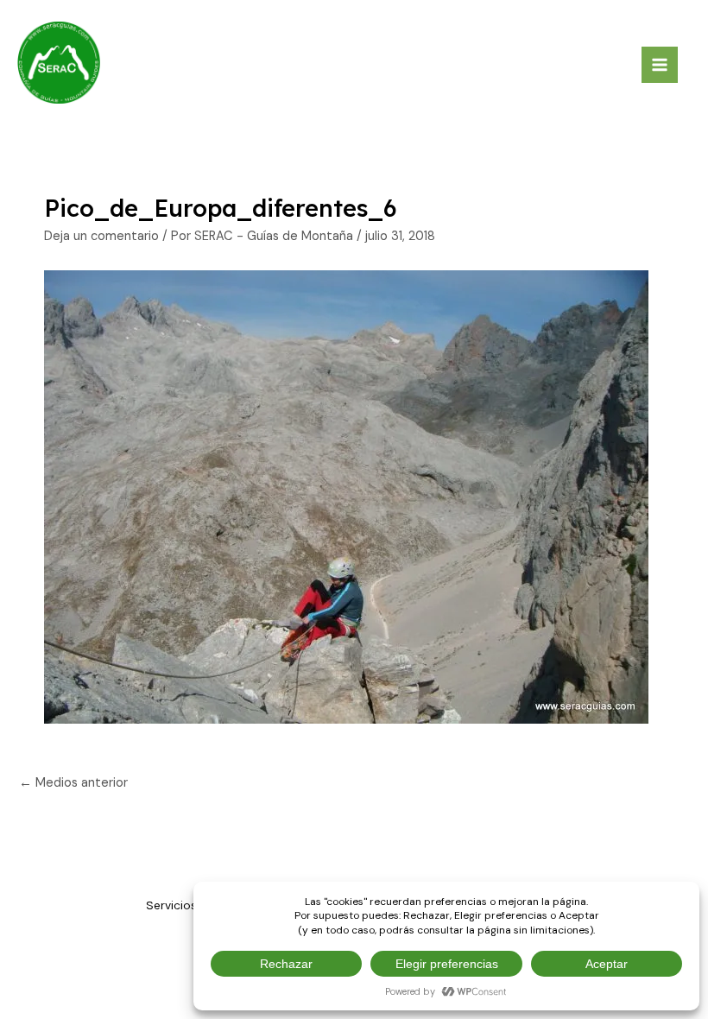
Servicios (171, 905)
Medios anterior (73, 783)
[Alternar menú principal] (660, 65)
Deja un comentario (101, 236)
